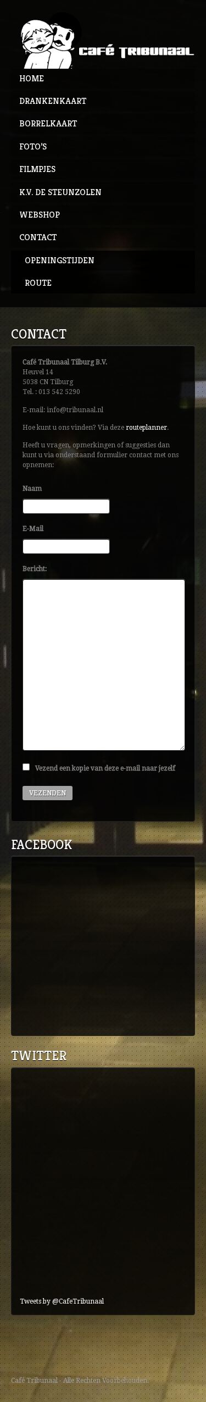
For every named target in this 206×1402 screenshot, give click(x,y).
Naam (32, 488)
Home (31, 78)
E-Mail (33, 529)
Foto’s (33, 146)
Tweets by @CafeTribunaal (62, 1301)
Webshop (39, 214)
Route (38, 283)
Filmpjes (37, 169)
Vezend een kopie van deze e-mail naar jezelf (105, 768)
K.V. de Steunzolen (60, 192)
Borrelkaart (48, 123)
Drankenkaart (52, 101)
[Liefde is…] (103, 40)
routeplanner (146, 427)
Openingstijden (59, 260)
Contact (38, 237)
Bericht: (35, 569)
